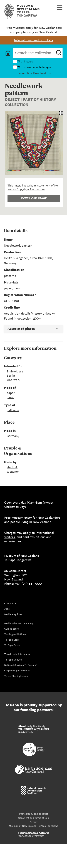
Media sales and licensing (18, 623)
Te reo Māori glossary (16, 676)
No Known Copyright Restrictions (33, 187)
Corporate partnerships (17, 670)
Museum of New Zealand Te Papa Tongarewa (33, 825)
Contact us (10, 603)
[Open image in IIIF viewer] (61, 113)
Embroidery (15, 371)
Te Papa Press (12, 645)
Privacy (33, 822)
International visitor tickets (33, 40)
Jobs (7, 608)
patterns (13, 410)
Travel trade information (17, 654)
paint (10, 397)
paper (11, 393)
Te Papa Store (11, 639)
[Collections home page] (8, 53)
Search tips (25, 73)
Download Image (34, 198)
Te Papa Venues (13, 659)
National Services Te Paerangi (20, 665)
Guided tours (11, 628)
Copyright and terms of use (33, 817)
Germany (13, 436)
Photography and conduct (33, 813)
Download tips (42, 73)
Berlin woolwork (13, 378)
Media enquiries (13, 614)
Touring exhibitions (15, 634)
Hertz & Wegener (13, 469)
